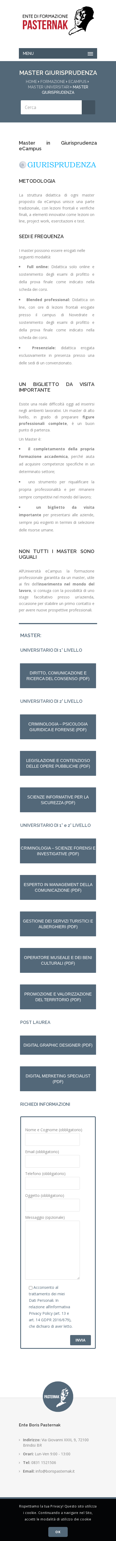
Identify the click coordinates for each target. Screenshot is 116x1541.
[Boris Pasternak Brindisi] (58, 21)
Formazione (52, 81)
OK (57, 1532)
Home (31, 81)
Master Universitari (48, 87)
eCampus (78, 81)
